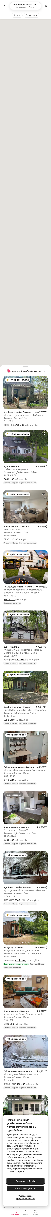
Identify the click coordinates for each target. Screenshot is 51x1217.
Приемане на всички (25, 1181)
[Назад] (5, 6)
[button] (19, 425)
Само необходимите (25, 1188)
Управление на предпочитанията (25, 1197)
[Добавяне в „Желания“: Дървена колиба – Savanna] (43, 379)
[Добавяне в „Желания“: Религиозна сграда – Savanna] (43, 554)
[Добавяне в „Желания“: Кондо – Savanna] (43, 1099)
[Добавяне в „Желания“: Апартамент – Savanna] (43, 494)
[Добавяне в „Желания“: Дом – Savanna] (43, 433)
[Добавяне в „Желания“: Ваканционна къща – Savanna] (43, 734)
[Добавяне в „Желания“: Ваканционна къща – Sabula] (43, 1038)
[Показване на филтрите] (46, 6)
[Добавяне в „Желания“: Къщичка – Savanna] (43, 915)
